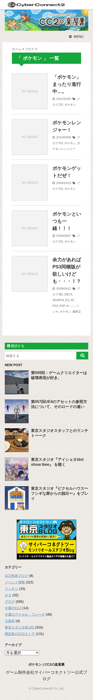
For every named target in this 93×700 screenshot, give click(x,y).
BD (61, 294)
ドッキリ (11, 589)
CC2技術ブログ (16, 576)
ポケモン (70, 104)
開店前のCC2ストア (20, 634)
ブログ (10, 601)
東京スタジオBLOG (19, 627)
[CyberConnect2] (36, 4)
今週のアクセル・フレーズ (25, 614)
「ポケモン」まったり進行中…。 (66, 84)
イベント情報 (15, 582)
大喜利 (10, 621)
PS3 (55, 306)
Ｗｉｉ (70, 306)
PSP (62, 306)
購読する (17, 346)
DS (61, 104)
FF (72, 300)
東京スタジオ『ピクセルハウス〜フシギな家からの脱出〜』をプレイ (59, 493)
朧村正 (76, 311)
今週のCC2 (13, 608)
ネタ (8, 595)
